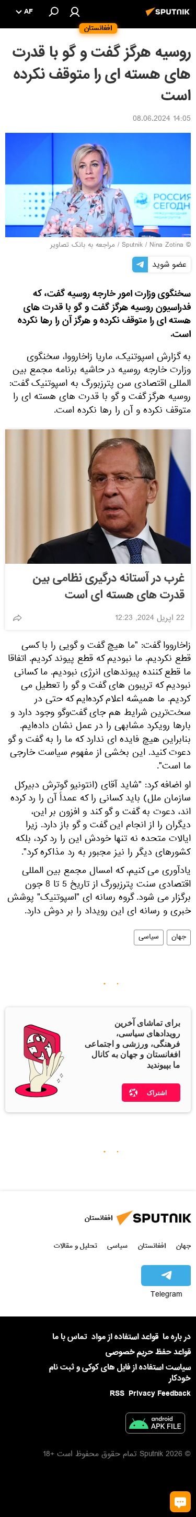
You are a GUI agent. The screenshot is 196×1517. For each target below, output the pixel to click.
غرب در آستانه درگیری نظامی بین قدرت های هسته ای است (109, 587)
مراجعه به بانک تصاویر (82, 245)
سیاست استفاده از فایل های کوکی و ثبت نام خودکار (120, 1373)
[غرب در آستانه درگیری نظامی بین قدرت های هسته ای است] (98, 496)
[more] (17, 617)
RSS (117, 1393)
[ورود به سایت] (74, 11)
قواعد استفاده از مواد (124, 1337)
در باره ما (177, 1337)
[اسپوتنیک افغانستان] (169, 17)
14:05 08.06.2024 (162, 119)
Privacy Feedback (160, 1394)
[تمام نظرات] (180, 1501)
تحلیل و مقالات (75, 1246)
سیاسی (149, 937)
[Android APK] (155, 1425)
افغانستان (152, 1246)
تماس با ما (69, 1337)
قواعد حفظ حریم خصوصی (148, 1352)
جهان (178, 937)
